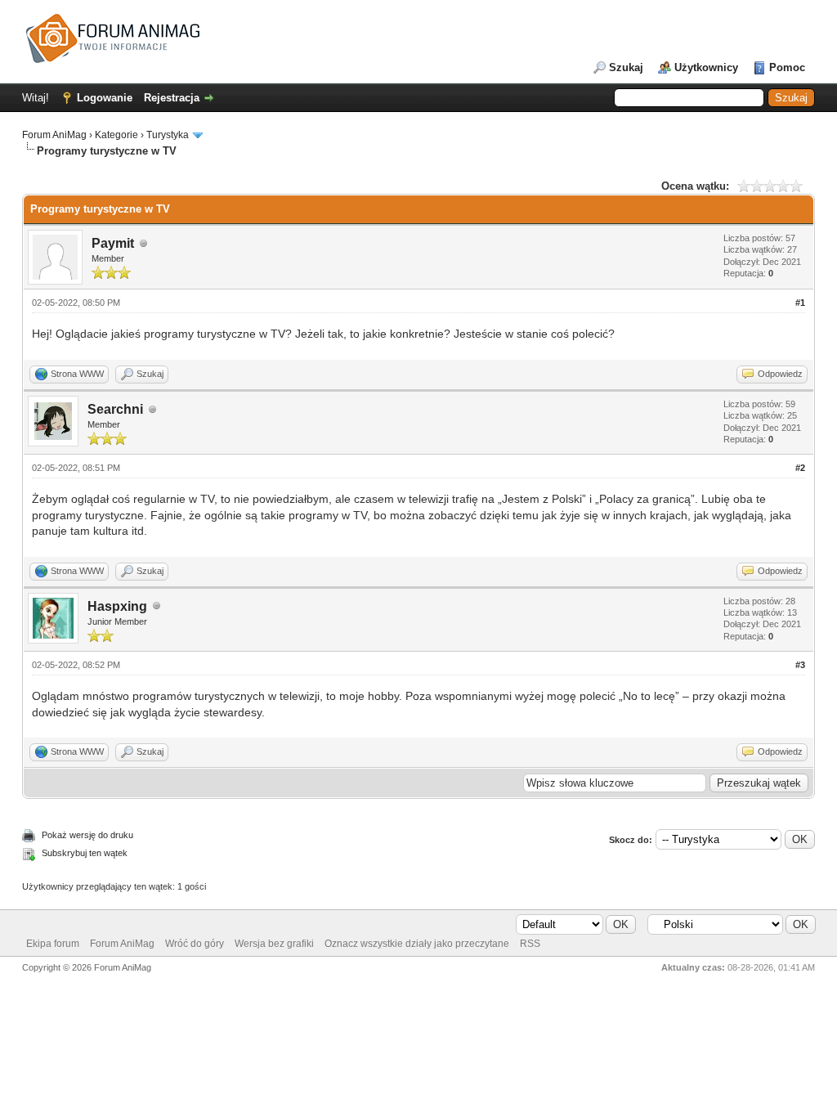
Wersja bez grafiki (274, 943)
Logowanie (104, 98)
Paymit (113, 243)
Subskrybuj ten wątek (85, 853)
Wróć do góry (194, 943)
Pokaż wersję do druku (87, 835)
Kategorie (116, 135)
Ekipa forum (52, 943)
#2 (800, 468)
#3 (800, 665)
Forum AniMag (54, 135)
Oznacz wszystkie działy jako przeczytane (417, 943)
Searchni (115, 409)
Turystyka (167, 135)
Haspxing (117, 606)
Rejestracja (171, 98)
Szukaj (626, 67)
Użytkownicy (706, 67)
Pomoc (787, 67)
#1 (800, 302)
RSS (530, 943)
